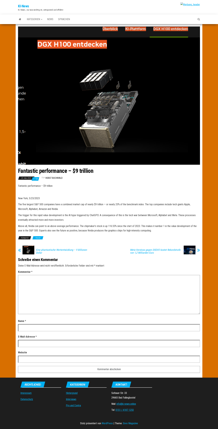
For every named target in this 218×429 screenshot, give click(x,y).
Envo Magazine (130, 423)
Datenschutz (26, 399)
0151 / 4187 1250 (125, 409)
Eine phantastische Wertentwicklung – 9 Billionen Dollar (61, 251)
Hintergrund (72, 393)
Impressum (26, 393)
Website (22, 352)
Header (38, 238)
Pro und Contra (73, 405)
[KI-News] (20, 19)
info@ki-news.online (126, 403)
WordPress (107, 423)
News (50, 19)
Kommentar (25, 271)
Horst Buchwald (54, 178)
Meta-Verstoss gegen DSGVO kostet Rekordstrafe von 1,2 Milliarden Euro (155, 251)
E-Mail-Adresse (27, 336)
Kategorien (34, 19)
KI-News (23, 6)
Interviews (71, 399)
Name (22, 321)
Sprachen (64, 19)
